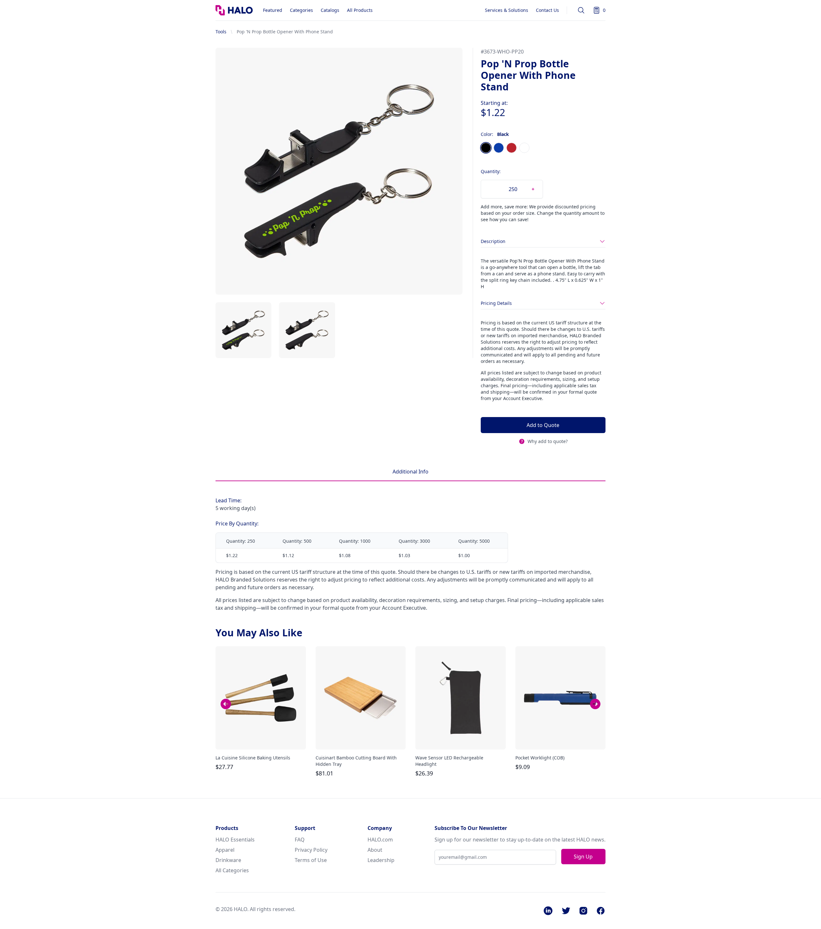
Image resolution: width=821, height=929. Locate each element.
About (375, 849)
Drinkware (228, 860)
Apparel (225, 849)
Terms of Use (311, 860)
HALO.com (380, 839)
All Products (360, 10)
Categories (301, 10)
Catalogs (330, 10)
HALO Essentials (235, 839)
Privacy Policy (311, 849)
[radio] (486, 148)
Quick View (260, 738)
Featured (272, 10)
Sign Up (583, 856)
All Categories (232, 870)
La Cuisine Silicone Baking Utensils (253, 758)
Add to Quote (543, 425)
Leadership (381, 860)
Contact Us (547, 10)
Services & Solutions (506, 10)
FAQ (300, 839)
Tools (221, 32)
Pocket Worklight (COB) (539, 758)
